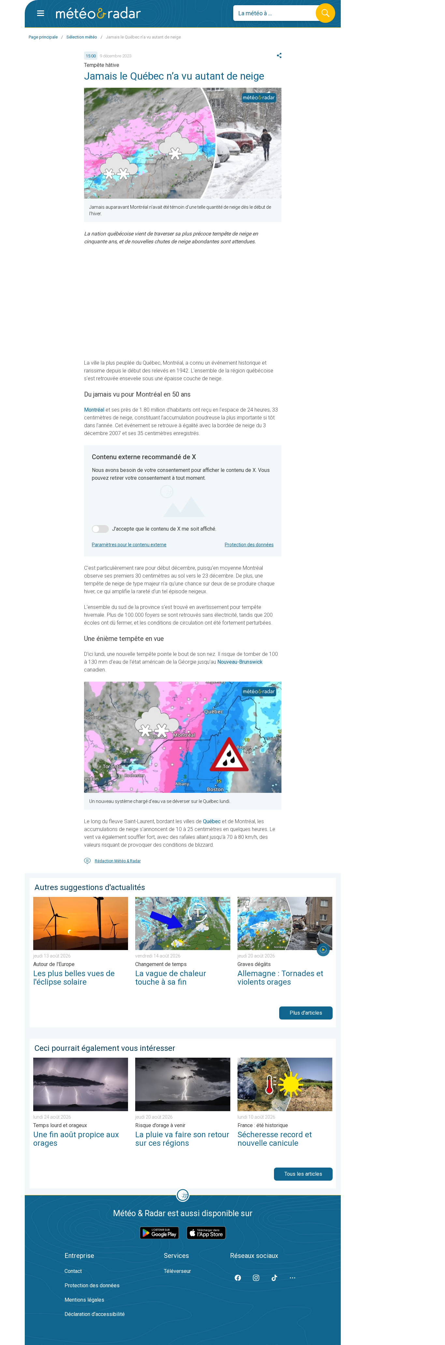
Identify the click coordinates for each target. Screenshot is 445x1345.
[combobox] (279, 13)
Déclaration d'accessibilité (95, 1314)
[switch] (100, 529)
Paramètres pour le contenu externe (129, 544)
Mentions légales (84, 1300)
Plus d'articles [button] (306, 1013)
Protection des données (249, 544)
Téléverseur (177, 1271)
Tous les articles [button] (303, 1174)
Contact (73, 1271)
